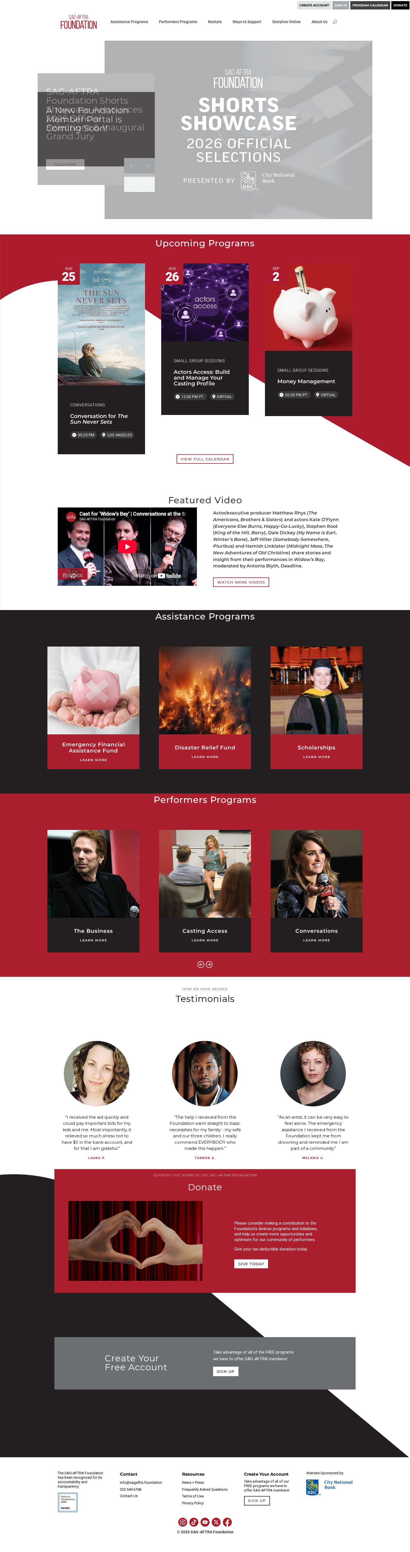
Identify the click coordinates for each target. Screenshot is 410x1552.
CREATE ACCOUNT (314, 5)
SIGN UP (225, 1371)
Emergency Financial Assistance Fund (93, 748)
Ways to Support (247, 22)
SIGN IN (341, 5)
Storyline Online (286, 22)
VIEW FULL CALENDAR (205, 459)
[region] (205, 138)
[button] (131, 165)
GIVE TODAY (251, 1264)
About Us (319, 22)
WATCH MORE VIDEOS (241, 582)
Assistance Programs (129, 22)
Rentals (215, 22)
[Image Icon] (182, 1522)
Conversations (316, 931)
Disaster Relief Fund (205, 748)
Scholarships (317, 748)
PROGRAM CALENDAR (370, 5)
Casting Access (205, 931)
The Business (93, 931)
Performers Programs (178, 22)
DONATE (400, 5)
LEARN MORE (93, 760)
